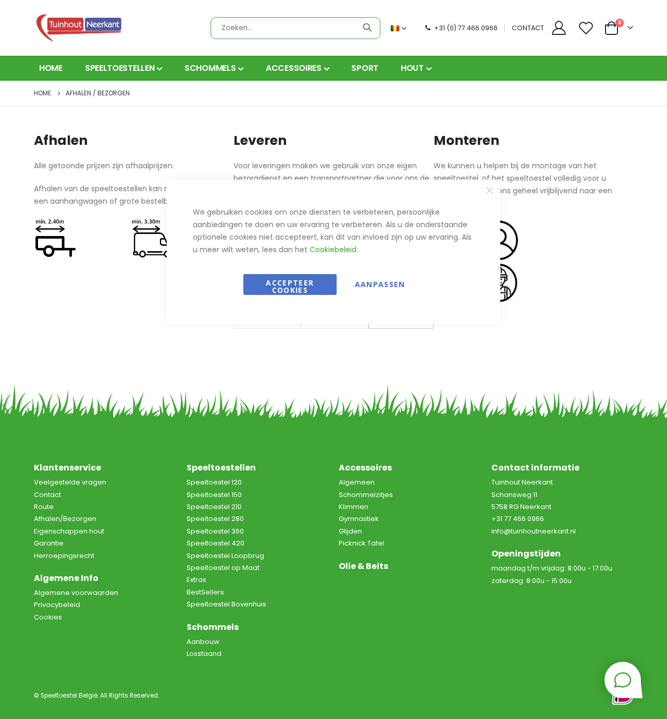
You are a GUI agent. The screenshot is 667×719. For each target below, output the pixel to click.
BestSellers (205, 592)
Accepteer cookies (290, 286)
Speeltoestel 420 (215, 543)
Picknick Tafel (361, 543)
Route (44, 507)
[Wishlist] (587, 28)
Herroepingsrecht (64, 556)
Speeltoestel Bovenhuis (226, 604)
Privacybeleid (57, 605)
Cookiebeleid (333, 249)
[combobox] (295, 28)
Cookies (48, 617)
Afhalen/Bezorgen (65, 519)
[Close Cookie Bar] (490, 191)
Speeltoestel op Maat (223, 568)
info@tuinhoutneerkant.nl (533, 531)
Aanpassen (380, 284)
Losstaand (204, 654)
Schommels (213, 627)
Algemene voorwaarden (76, 593)
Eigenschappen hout (69, 531)
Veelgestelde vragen (70, 482)
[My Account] (559, 28)
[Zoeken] (367, 27)
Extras (196, 580)
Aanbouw (203, 642)
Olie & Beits (363, 566)
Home (42, 93)
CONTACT (528, 27)
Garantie (49, 543)
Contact (47, 495)
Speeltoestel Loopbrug (225, 556)
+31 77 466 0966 (517, 519)
